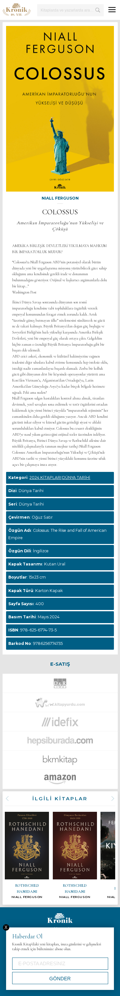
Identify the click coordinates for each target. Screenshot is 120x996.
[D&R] (60, 685)
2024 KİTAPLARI (45, 477)
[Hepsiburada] (60, 742)
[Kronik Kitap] (17, 10)
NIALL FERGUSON (60, 198)
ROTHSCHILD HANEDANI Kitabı (27, 855)
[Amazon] (60, 781)
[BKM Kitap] (60, 761)
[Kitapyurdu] (60, 704)
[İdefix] (60, 723)
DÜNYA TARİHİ (76, 477)
